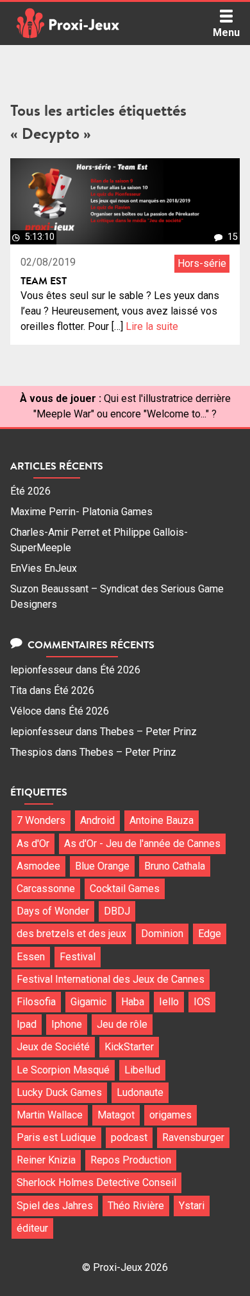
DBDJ (117, 911)
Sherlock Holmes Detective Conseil (96, 1182)
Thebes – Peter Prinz (148, 732)
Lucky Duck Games (59, 1092)
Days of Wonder (53, 911)
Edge (209, 933)
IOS (202, 1002)
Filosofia (36, 1002)
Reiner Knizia (46, 1160)
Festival (78, 957)
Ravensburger (193, 1137)
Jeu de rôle (122, 1024)
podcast (129, 1137)
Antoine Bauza (161, 820)
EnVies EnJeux (43, 568)
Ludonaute (140, 1092)
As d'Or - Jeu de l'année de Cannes (142, 843)
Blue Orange (102, 866)
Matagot (116, 1115)
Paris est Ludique (56, 1137)
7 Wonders (41, 820)
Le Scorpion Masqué (63, 1070)
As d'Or (33, 843)
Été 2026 (30, 491)
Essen (31, 957)
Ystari (191, 1206)
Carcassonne (46, 888)
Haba (132, 1002)
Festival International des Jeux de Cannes (110, 979)
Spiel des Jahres (55, 1206)
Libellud (142, 1070)
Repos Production (130, 1160)
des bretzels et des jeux (71, 933)
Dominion (162, 933)
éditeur (32, 1228)
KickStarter (129, 1047)
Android (97, 820)
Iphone (66, 1024)
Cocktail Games (125, 888)
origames (170, 1115)
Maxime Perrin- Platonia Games (81, 512)
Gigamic (88, 1002)
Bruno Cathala (174, 866)
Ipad (27, 1024)
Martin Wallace (50, 1115)
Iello (169, 1002)
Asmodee (38, 866)
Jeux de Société (53, 1047)
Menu (226, 32)
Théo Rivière (136, 1206)
